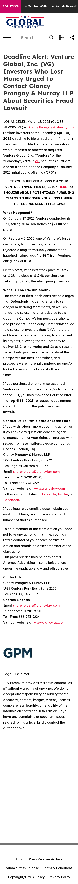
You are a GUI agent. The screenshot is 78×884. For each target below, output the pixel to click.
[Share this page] (72, 37)
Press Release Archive (46, 859)
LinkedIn (49, 494)
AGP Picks (10, 6)
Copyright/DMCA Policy (26, 877)
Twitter (62, 494)
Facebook (11, 500)
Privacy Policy (59, 877)
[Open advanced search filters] (61, 37)
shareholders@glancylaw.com (36, 472)
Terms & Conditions (57, 868)
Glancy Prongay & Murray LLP (50, 127)
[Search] (51, 37)
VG (37, 161)
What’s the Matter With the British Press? (43, 6)
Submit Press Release (22, 868)
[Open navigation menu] (7, 37)
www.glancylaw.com (49, 488)
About (20, 859)
